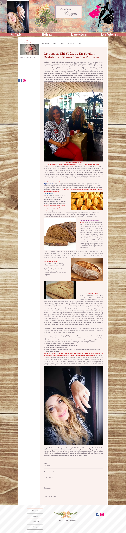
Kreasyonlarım (35, 521)
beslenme (71, 43)
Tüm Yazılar (45, 43)
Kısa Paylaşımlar (35, 527)
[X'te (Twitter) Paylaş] (49, 471)
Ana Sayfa (35, 510)
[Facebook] (20, 80)
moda (79, 43)
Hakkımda (35, 516)
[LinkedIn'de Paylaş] (54, 471)
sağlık (54, 43)
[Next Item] (36, 49)
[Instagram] (24, 80)
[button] (79, 34)
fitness (62, 43)
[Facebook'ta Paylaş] (45, 471)
